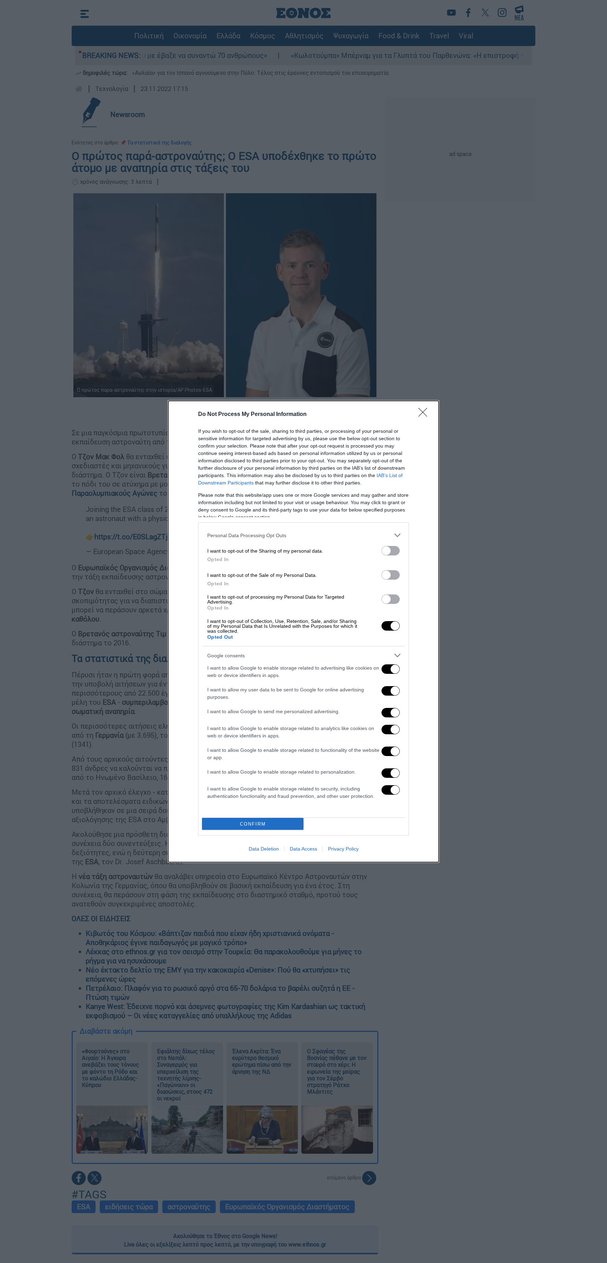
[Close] (425, 414)
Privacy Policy (343, 849)
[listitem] (303, 535)
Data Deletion (264, 849)
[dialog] (303, 631)
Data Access (303, 849)
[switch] (390, 550)
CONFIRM (253, 824)
